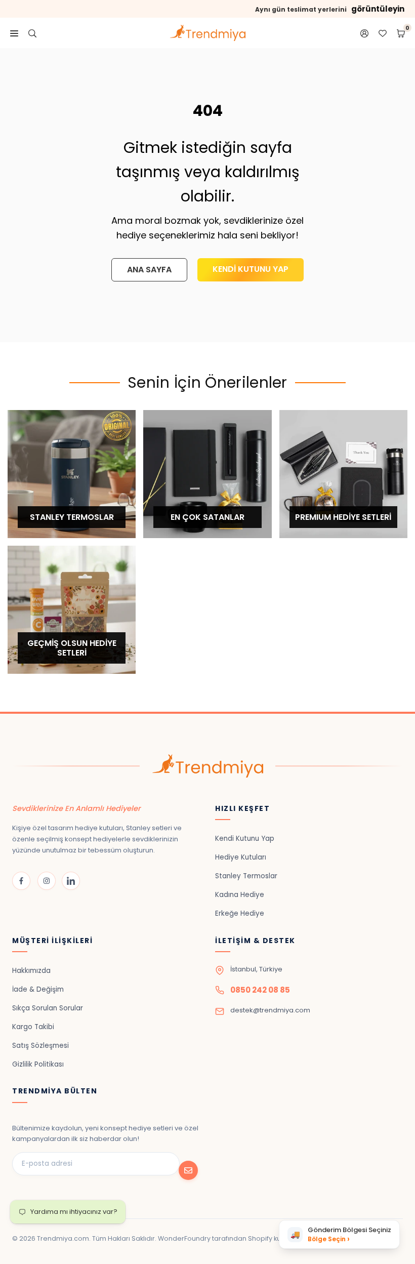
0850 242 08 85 (260, 990)
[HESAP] (364, 33)
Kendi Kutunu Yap (244, 838)
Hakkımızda (31, 970)
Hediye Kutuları (240, 857)
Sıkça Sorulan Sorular (47, 1008)
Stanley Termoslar (246, 876)
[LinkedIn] (71, 881)
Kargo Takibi (33, 1027)
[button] (339, 1234)
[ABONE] (188, 1170)
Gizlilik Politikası (38, 1064)
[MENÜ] (14, 33)
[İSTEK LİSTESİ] (383, 33)
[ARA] (32, 33)
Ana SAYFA (149, 269)
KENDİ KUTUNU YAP (250, 269)
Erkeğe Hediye (239, 913)
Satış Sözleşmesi (40, 1045)
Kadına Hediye (239, 895)
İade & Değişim (38, 989)
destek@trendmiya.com (270, 1010)
